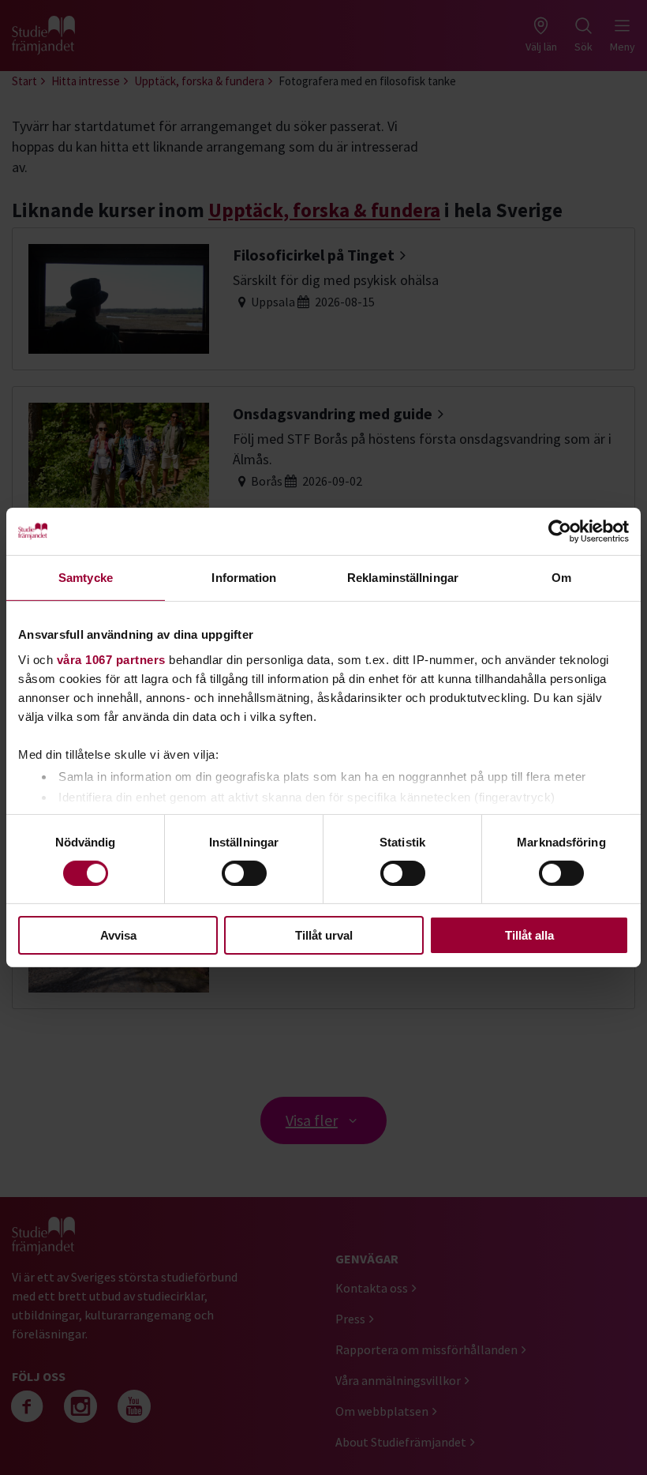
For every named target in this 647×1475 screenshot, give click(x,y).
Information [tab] (243, 577)
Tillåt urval (324, 935)
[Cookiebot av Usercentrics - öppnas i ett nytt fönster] (560, 531)
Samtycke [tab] (85, 577)
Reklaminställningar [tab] (402, 577)
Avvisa (118, 935)
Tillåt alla (529, 935)
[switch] (244, 873)
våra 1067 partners (111, 659)
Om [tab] (561, 577)
